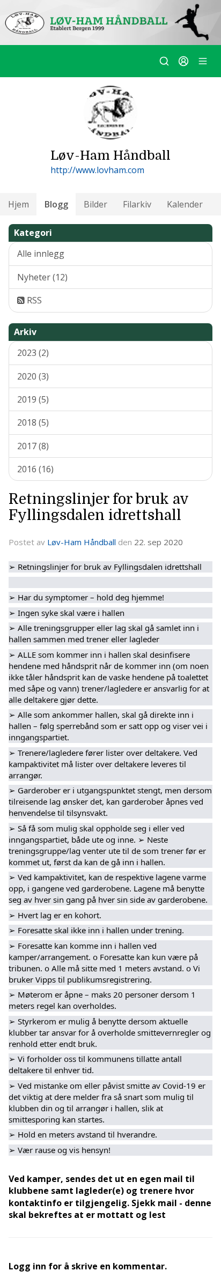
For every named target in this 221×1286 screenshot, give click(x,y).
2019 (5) (33, 399)
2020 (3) (33, 376)
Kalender (185, 204)
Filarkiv (137, 204)
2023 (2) (33, 353)
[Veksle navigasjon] (202, 61)
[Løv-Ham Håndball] (110, 22)
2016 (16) (35, 469)
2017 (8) (33, 446)
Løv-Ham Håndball (81, 542)
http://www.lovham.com (97, 170)
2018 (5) (33, 422)
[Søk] (164, 61)
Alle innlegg (40, 253)
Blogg (56, 204)
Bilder (95, 204)
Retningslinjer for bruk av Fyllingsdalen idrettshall (98, 507)
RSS (33, 300)
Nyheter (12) (42, 277)
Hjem (18, 204)
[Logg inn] (183, 61)
